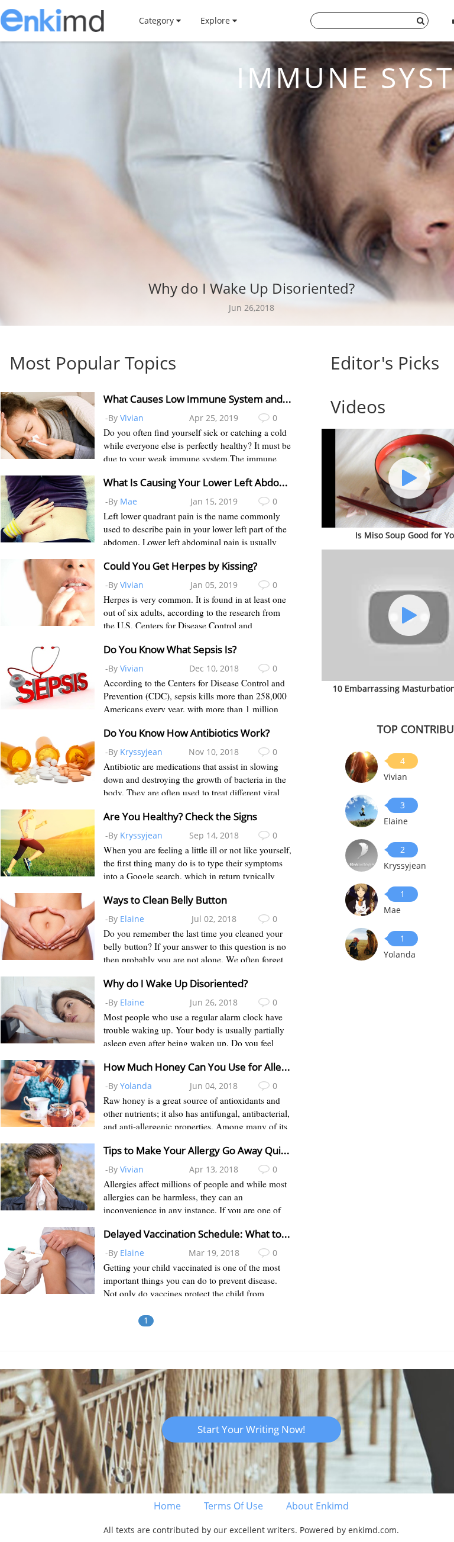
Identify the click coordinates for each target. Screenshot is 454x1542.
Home (167, 1505)
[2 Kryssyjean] (361, 854)
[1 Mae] (361, 898)
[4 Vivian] (361, 765)
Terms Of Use (233, 1505)
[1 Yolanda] (361, 943)
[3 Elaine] (361, 809)
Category (157, 20)
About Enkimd (317, 1505)
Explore (216, 20)
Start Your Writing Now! (251, 1429)
